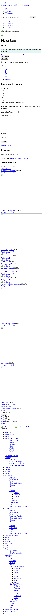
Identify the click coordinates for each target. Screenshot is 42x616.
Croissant (17, 495)
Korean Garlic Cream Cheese (11, 284)
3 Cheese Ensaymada (8, 171)
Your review (6, 116)
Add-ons (12, 477)
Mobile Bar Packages (16, 465)
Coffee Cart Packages (16, 463)
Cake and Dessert (15, 483)
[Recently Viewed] (4, 411)
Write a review (6, 145)
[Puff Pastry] (21, 260)
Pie (10, 454)
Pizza (7, 539)
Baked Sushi (9, 434)
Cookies (12, 444)
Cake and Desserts (11, 456)
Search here (5, 17)
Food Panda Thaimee (16, 567)
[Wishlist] (2, 33)
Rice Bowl (13, 500)
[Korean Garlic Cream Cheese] (21, 282)
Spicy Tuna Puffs (7, 256)
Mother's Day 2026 (11, 535)
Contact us (10, 27)
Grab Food (9, 508)
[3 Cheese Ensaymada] (21, 169)
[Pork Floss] (21, 384)
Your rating (5, 112)
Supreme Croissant (7, 268)
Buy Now (4, 58)
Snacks (11, 504)
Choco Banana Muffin (9, 408)
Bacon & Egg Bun (7, 250)
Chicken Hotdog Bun (8, 210)
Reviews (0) (9, 79)
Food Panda (9, 475)
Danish (11, 448)
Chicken (8, 467)
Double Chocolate (18, 272)
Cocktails (8, 469)
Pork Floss (5, 402)
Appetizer (12, 561)
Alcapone (9, 272)
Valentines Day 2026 (12, 609)
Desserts (16, 572)
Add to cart (5, 56)
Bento (7, 436)
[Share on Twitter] (6, 70)
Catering (8, 458)
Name (3, 133)
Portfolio (10, 23)
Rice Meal (17, 578)
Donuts (11, 450)
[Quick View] (14, 167)
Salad (11, 530)
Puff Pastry (5, 262)
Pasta (11, 489)
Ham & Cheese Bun (8, 323)
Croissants (12, 446)
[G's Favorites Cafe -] (15, 5)
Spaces (7, 549)
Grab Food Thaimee (16, 584)
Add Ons (8, 432)
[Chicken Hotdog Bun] (21, 191)
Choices (3, 270)
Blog (8, 21)
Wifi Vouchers (10, 611)
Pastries (12, 491)
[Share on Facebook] (5, 72)
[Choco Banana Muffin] (21, 407)
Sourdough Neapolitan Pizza (19, 506)
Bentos (11, 481)
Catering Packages (15, 462)
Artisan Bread (14, 440)
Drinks (7, 471)
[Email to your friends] (6, 76)
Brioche (25, 158)
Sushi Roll (8, 555)
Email (3, 137)
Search (32, 17)
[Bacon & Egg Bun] (21, 231)
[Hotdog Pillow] (21, 276)
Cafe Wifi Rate (14, 551)
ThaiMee (8, 557)
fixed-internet (9, 473)
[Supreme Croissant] (21, 266)
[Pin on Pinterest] (6, 74)
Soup (15, 582)
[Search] (5, 3)
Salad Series (13, 502)
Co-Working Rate (15, 553)
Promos (12, 498)
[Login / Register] (6, 9)
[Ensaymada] (21, 344)
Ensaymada (5, 363)
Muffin (11, 452)
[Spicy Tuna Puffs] (21, 254)
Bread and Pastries (16, 158)
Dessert (12, 563)
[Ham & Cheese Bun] (21, 305)
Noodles (16, 576)
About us (10, 25)
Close (3, 417)
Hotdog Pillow (6, 278)
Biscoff (3, 272)
